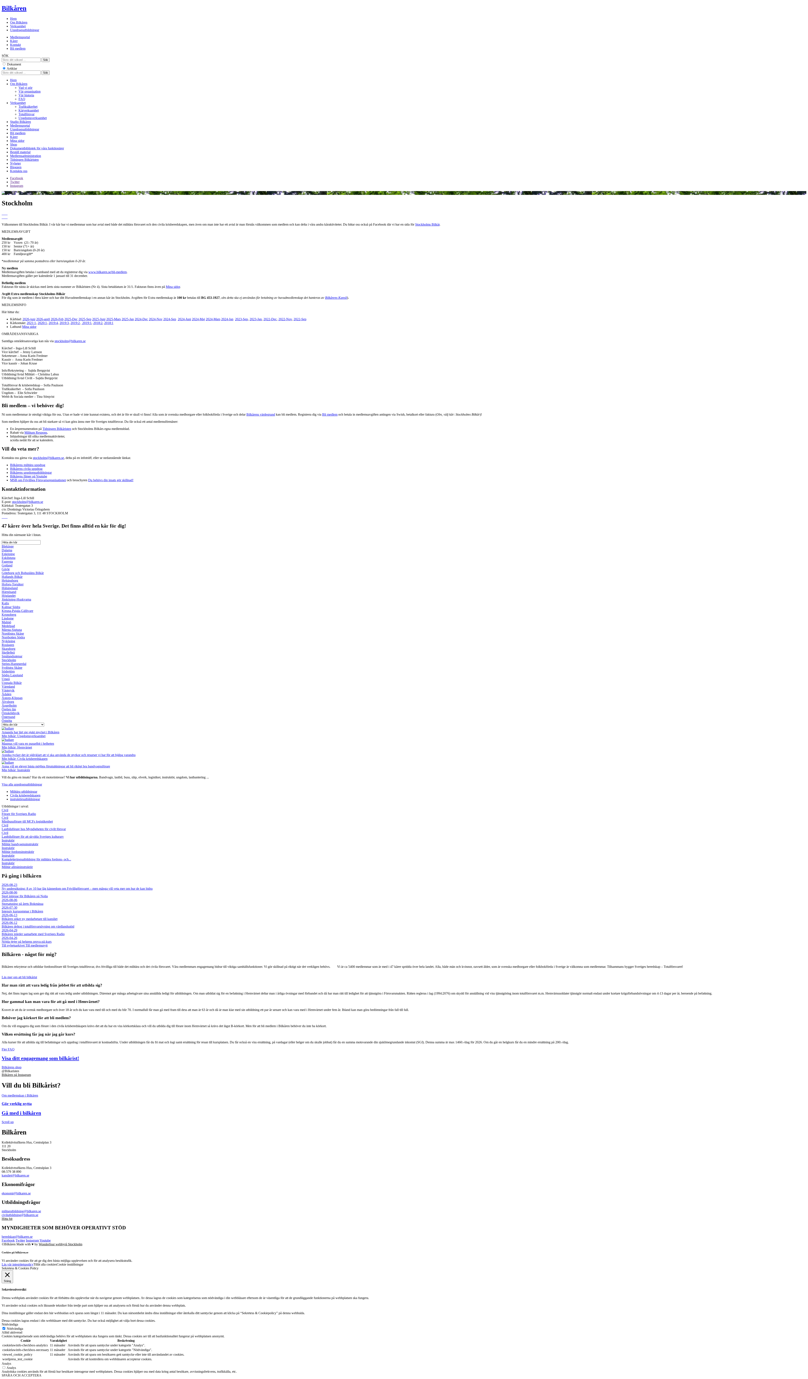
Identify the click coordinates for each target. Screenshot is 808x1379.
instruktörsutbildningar (25, 799)
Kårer (14, 41)
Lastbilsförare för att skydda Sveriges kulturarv (33, 834)
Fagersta (7, 561)
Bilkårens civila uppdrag (26, 469)
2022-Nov (285, 319)
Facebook (16, 178)
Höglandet (9, 595)
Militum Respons (35, 432)
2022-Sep (300, 319)
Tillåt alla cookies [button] (45, 1264)
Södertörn (8, 671)
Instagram (16, 186)
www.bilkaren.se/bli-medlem (107, 272)
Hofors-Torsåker (13, 584)
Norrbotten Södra (13, 637)
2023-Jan (256, 319)
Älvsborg (8, 701)
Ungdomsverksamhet (33, 118)
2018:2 (97, 323)
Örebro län (9, 709)
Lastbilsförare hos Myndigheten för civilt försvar (34, 827)
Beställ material (20, 152)
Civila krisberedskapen (25, 795)
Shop (13, 144)
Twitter (15, 182)
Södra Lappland (12, 675)
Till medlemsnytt (36, 945)
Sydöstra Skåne (12, 667)
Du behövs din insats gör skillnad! (110, 480)
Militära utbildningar (23, 791)
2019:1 (86, 323)
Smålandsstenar (12, 656)
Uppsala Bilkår (12, 683)
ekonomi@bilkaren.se (16, 1193)
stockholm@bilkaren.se (70, 341)
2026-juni (29, 319)
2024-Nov (155, 319)
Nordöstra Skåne (13, 633)
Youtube (45, 1240)
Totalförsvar (27, 114)
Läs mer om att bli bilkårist (19, 977)
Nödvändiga (15, 1328)
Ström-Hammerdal (14, 664)
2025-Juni (98, 319)
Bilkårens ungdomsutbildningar (31, 472)
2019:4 (53, 323)
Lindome (8, 618)
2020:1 (42, 323)
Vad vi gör (25, 87)
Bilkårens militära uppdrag (27, 465)
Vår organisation (30, 91)
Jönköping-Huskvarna (16, 599)
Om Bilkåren (18, 22)
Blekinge (8, 546)
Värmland (8, 686)
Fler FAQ (8, 1049)
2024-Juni (184, 319)
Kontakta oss (18, 171)
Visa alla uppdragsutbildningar (22, 784)
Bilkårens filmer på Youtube (28, 476)
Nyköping (8, 641)
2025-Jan (128, 319)
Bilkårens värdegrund (260, 414)
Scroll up (8, 1122)
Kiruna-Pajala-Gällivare (17, 611)
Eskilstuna (8, 558)
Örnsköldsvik (11, 713)
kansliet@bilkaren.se (15, 1175)
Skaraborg (8, 648)
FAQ (22, 99)
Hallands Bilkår (12, 576)
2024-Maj (198, 319)
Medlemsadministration (25, 156)
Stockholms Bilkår (427, 224)
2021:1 (31, 323)
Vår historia (26, 95)
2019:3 (64, 323)
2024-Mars (213, 319)
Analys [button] (6, 1363)
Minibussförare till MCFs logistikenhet (27, 819)
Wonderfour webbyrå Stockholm (60, 1244)
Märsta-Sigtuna (12, 630)
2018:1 (108, 323)
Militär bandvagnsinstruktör (20, 842)
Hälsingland (10, 588)
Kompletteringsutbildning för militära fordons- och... (36, 857)
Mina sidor (17, 140)
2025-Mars (113, 319)
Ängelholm (9, 705)
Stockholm (9, 660)
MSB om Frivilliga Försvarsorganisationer (38, 480)
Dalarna (7, 550)
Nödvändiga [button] (10, 1324)
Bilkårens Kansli (336, 297)
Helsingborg (10, 580)
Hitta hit (7, 1219)
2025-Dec (71, 319)
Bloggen (15, 167)
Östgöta (7, 720)
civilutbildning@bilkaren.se (20, 1215)
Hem (13, 18)
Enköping (8, 554)
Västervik (8, 690)
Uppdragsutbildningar (24, 30)
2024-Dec (141, 319)
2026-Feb (57, 319)
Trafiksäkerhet (28, 106)
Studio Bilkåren (20, 122)
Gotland (7, 565)
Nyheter (15, 163)
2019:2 (75, 323)
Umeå (6, 679)
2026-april (43, 319)
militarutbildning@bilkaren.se (21, 1211)
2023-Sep (241, 319)
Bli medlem (17, 48)
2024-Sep (169, 319)
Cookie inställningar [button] (70, 1264)
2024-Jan (227, 319)
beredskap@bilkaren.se (17, 1236)
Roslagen (8, 645)
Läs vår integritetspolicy (17, 1264)
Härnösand (9, 592)
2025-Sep (84, 319)
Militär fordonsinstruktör (18, 850)
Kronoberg (9, 614)
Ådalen (6, 694)
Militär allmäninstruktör (17, 865)
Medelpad (8, 626)
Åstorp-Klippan (12, 698)
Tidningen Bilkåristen (24, 159)
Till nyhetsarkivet (13, 945)
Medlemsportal (20, 37)
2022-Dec (270, 319)
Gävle (6, 569)
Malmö (6, 622)
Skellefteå (8, 652)
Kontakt (15, 45)
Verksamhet (18, 26)
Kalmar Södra (11, 607)
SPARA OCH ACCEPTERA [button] (21, 1375)
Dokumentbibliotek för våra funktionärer (37, 148)
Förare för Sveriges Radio (19, 812)
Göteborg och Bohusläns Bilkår (23, 573)
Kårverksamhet (29, 110)
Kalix (5, 603)
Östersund (8, 717)
